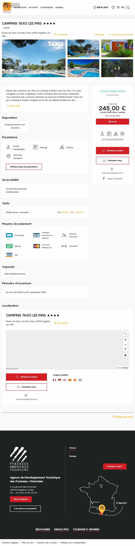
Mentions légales (10, 542)
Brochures (42, 529)
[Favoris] (113, 7)
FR (122, 7)
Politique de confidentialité (73, 542)
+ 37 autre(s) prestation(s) (112, 139)
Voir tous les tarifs (112, 115)
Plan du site (27, 542)
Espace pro (61, 529)
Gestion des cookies (47, 542)
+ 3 (117, 68)
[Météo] (118, 8)
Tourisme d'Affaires (86, 529)
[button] (128, 7)
